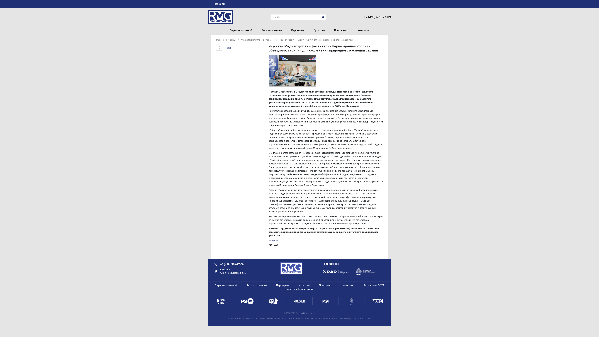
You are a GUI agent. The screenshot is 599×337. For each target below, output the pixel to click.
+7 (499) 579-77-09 (377, 17)
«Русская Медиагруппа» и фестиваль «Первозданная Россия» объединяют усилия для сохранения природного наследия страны (297, 40)
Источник (274, 240)
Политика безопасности (299, 289)
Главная (220, 40)
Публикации (231, 40)
